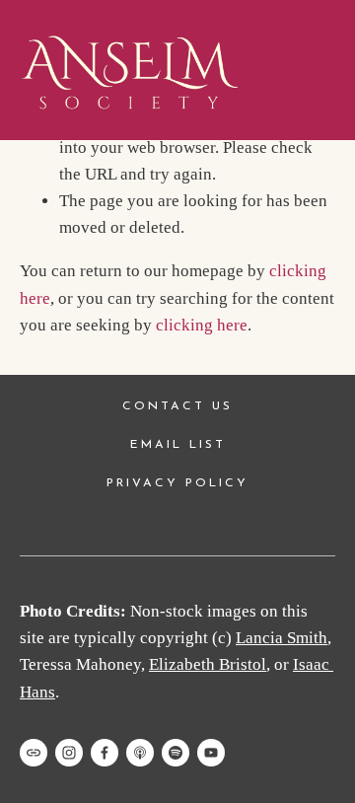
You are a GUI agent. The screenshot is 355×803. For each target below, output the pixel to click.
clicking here (202, 325)
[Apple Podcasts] (140, 752)
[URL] (33, 752)
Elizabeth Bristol (207, 664)
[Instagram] (69, 752)
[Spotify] (175, 752)
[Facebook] (104, 752)
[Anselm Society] (211, 752)
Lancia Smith (281, 637)
